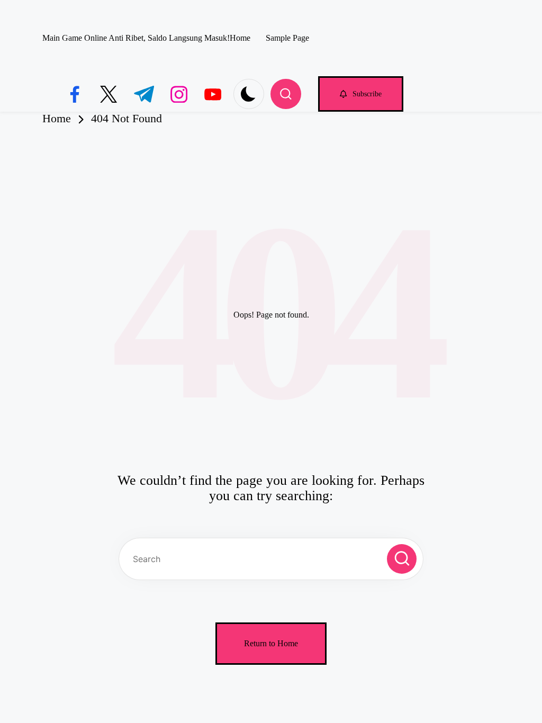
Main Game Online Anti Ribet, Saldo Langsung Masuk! (136, 37)
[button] (360, 94)
